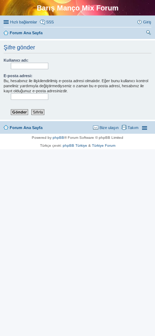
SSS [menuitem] (50, 22)
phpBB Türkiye (75, 145)
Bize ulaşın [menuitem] (109, 127)
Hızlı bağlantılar (23, 22)
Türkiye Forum (103, 145)
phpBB (58, 138)
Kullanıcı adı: (16, 60)
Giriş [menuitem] (147, 22)
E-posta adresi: (18, 76)
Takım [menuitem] (133, 127)
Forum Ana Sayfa (26, 127)
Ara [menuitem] (149, 33)
